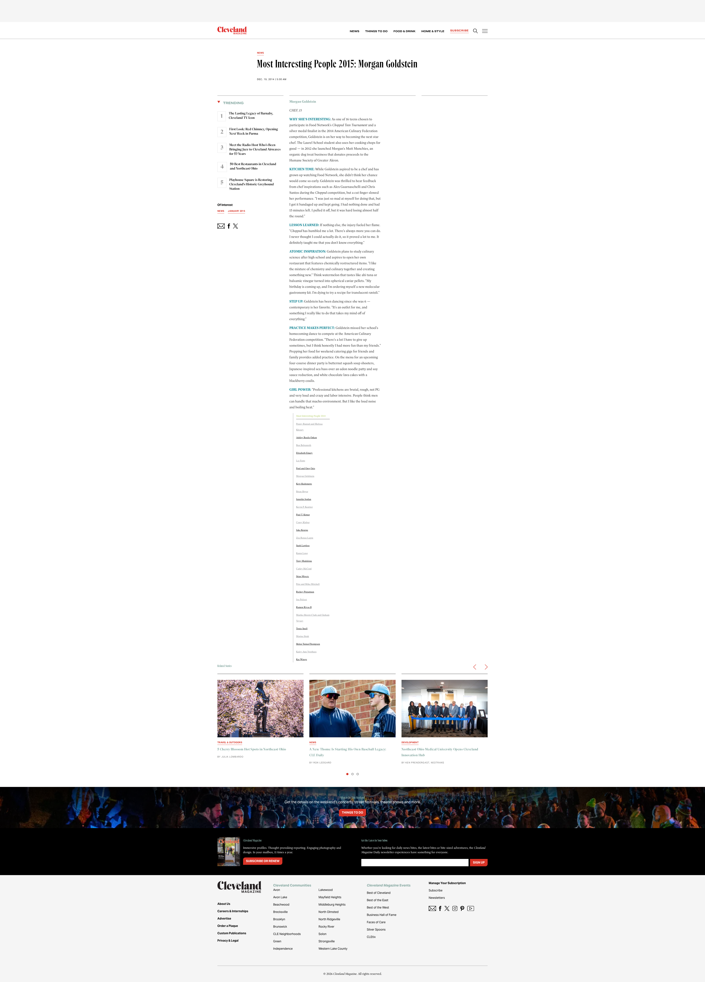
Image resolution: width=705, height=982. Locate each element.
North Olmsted (329, 912)
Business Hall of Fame (381, 915)
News (354, 31)
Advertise (224, 918)
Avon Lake (280, 897)
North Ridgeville (329, 919)
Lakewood (326, 890)
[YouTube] (470, 908)
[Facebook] (440, 908)
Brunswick (280, 927)
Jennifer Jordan (303, 499)
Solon (322, 934)
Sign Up (479, 862)
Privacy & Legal (227, 941)
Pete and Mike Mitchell (308, 584)
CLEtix (371, 937)
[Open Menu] (485, 31)
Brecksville (280, 912)
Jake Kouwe (302, 530)
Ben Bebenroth (303, 445)
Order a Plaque (227, 926)
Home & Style (432, 31)
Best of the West (378, 907)
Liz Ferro (300, 460)
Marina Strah (302, 636)
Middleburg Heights (332, 905)
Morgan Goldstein (305, 476)
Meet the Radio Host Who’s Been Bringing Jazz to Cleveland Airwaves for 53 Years (255, 149)
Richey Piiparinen (305, 591)
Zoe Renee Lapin (304, 537)
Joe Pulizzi (301, 599)
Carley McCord (304, 568)
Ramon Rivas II (304, 607)
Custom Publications (231, 933)
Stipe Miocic (302, 576)
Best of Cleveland (379, 893)
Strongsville (327, 941)
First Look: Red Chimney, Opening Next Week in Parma (253, 131)
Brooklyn (279, 919)
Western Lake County (333, 949)
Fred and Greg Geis (305, 468)
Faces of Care (376, 922)
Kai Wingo (301, 659)
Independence (283, 949)
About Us (223, 904)
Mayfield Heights (330, 897)
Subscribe (459, 30)
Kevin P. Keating (304, 506)
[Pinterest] (462, 908)
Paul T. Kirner (303, 514)
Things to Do (376, 31)
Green (277, 941)
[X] (446, 908)
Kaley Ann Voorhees (306, 651)
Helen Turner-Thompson (308, 643)
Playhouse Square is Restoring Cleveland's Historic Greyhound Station (251, 184)
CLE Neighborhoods (287, 934)
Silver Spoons (376, 929)
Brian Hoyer (302, 491)
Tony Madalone (304, 560)
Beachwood (281, 905)
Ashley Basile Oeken (306, 437)
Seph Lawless (303, 545)
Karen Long (302, 553)
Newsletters (437, 898)
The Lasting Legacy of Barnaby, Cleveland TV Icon (251, 116)
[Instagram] (454, 908)
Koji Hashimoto (304, 483)
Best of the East (377, 900)
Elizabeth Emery (304, 452)
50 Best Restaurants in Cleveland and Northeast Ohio (253, 166)
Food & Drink (404, 31)
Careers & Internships (232, 911)
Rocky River (326, 927)
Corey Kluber (303, 522)
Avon (276, 890)
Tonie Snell (302, 628)
